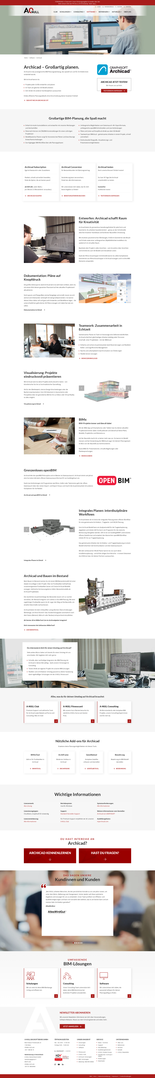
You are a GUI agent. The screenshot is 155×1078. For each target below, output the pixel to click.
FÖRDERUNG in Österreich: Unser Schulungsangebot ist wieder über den (77, 2)
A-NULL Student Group (105, 1052)
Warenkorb (109, 7)
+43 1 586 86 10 (29, 1050)
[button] (125, 1076)
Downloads (101, 1061)
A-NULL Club (65, 821)
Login (99, 7)
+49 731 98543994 (30, 1066)
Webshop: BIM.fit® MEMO (86, 1062)
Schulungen (82, 1042)
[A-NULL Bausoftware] (31, 10)
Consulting (81, 1045)
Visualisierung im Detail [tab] (32, 404)
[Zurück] (81, 388)
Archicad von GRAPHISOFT (106, 814)
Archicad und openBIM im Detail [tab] (35, 495)
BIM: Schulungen (83, 1059)
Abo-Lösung (28, 806)
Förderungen (102, 1058)
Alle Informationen (30, 821)
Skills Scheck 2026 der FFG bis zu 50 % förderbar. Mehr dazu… (77, 4)
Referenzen (121, 1045)
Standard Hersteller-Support (70, 814)
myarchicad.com (102, 821)
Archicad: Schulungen (85, 1057)
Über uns (120, 1042)
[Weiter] (128, 388)
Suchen (119, 7)
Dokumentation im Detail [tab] (33, 310)
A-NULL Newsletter (123, 1052)
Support (100, 1045)
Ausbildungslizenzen (104, 1050)
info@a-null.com (29, 1047)
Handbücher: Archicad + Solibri (105, 1055)
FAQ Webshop (102, 1047)
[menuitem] (97, 6)
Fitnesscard (81, 1052)
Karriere (120, 1047)
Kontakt (128, 7)
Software (81, 1047)
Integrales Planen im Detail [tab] (33, 560)
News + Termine (103, 1042)
